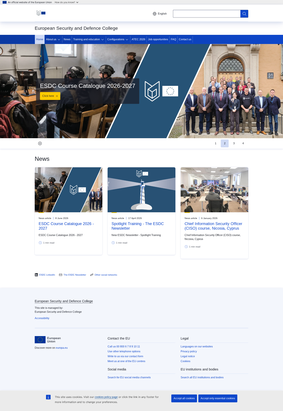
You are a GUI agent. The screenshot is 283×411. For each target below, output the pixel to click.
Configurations (115, 39)
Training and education (86, 39)
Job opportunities (158, 39)
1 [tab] (215, 143)
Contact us (185, 39)
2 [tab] (225, 143)
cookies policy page (106, 397)
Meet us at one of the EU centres (126, 361)
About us (51, 39)
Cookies (185, 361)
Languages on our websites (197, 346)
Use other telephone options (124, 351)
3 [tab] (234, 143)
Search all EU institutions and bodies (202, 377)
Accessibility (42, 318)
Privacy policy (189, 351)
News (67, 39)
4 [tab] (243, 143)
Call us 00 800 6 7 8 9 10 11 (124, 346)
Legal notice (188, 356)
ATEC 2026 (138, 39)
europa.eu (62, 347)
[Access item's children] (59, 39)
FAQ (173, 39)
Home (39, 39)
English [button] (162, 13)
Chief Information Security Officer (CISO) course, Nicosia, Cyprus (213, 225)
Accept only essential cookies (218, 398)
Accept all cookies (184, 398)
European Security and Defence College (64, 301)
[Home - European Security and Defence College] (41, 13)
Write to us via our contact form (125, 356)
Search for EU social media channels (129, 377)
